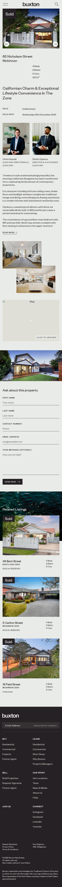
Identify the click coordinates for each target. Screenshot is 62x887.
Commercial (8, 749)
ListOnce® (16, 863)
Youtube (37, 826)
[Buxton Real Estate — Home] (31, 4)
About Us (37, 792)
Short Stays (39, 754)
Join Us (6, 806)
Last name (9, 410)
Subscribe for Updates (45, 725)
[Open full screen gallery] (31, 28)
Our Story (39, 772)
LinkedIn (37, 821)
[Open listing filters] (56, 4)
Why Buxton (39, 758)
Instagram (38, 811)
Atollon (27, 863)
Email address (11, 436)
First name (9, 397)
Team (36, 782)
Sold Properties (10, 778)
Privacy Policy (8, 846)
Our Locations (40, 778)
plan (50, 884)
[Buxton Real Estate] (31, 716)
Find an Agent (9, 758)
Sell (5, 772)
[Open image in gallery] (35, 279)
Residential (8, 744)
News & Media (40, 787)
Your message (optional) (17, 450)
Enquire (10, 884)
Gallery (31, 884)
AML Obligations (39, 846)
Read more (9, 232)
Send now (10, 481)
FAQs (35, 797)
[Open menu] (5, 4)
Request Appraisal (11, 782)
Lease (36, 738)
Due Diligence (38, 844)
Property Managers (43, 763)
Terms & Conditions (10, 849)
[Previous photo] (6, 44)
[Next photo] (55, 44)
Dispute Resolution (9, 844)
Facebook (38, 816)
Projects (6, 754)
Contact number (12, 423)
